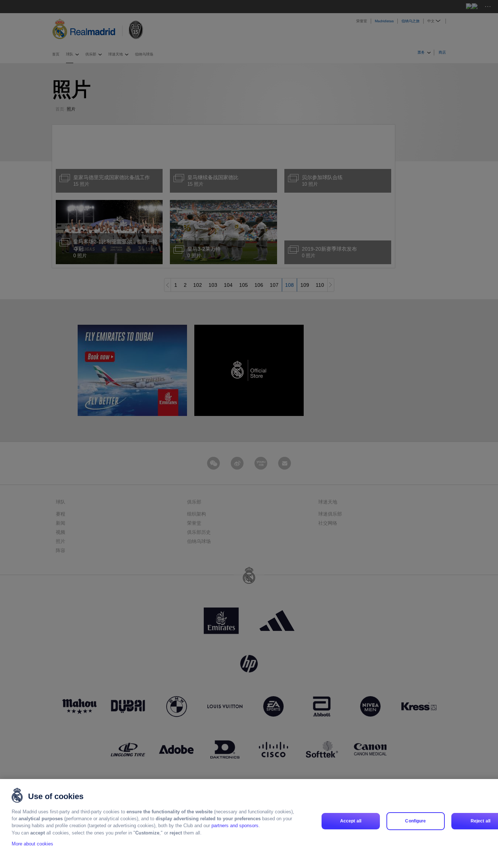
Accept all (350, 821)
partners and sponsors (234, 826)
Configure (415, 821)
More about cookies (32, 844)
